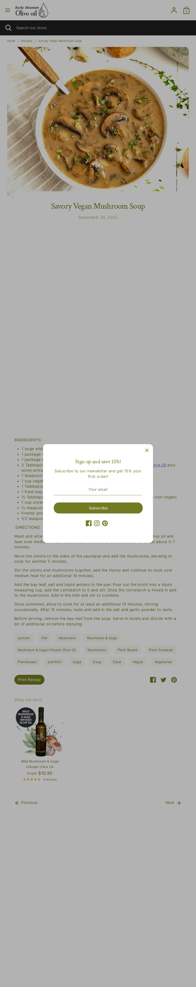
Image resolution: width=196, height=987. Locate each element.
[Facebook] (89, 523)
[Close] (147, 450)
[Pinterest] (105, 523)
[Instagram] (97, 523)
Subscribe (98, 508)
